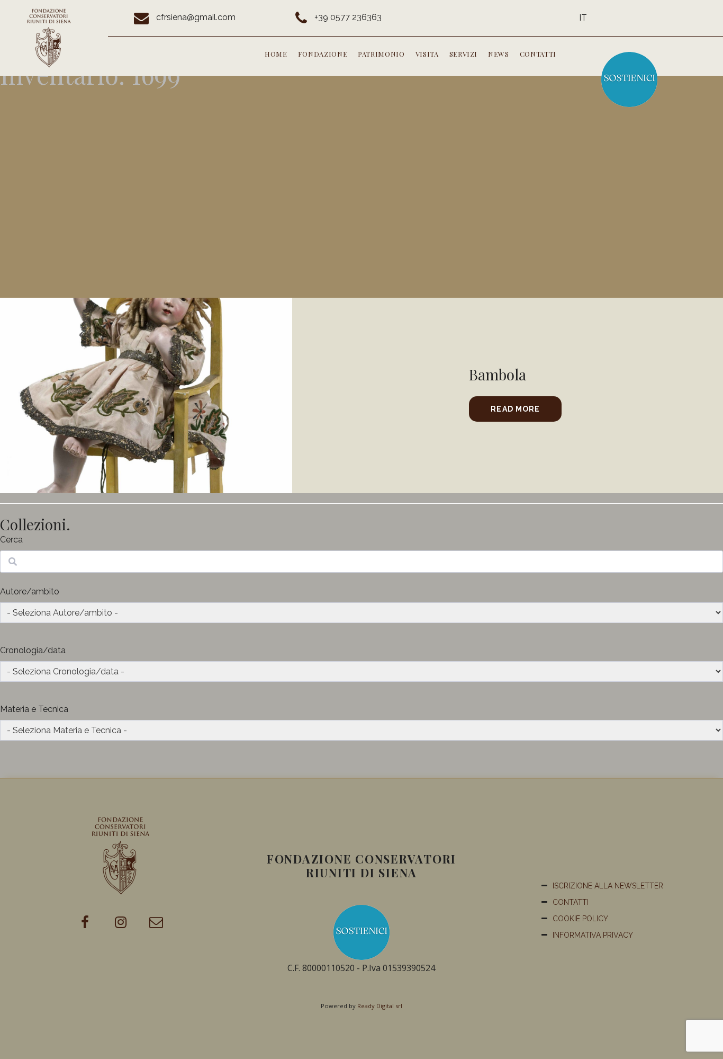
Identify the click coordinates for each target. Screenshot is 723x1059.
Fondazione (323, 53)
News (498, 53)
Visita (427, 53)
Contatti (538, 53)
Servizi (463, 53)
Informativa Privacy (593, 935)
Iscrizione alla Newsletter (608, 886)
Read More (515, 409)
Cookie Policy (580, 918)
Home (276, 53)
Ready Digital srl (379, 1006)
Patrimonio (381, 53)
